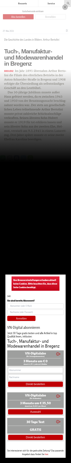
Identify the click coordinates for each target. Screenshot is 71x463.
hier (46, 454)
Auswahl (35, 411)
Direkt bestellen (35, 384)
